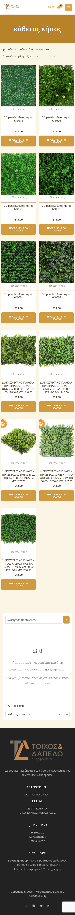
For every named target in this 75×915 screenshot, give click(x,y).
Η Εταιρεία (37, 832)
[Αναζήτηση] (66, 619)
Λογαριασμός (37, 836)
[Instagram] (48, 905)
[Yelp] (26, 905)
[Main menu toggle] (68, 7)
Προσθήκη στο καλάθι (18, 141)
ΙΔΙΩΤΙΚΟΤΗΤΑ (37, 808)
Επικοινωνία (37, 841)
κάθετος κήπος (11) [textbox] (34, 714)
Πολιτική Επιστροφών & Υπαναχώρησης (37, 869)
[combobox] (37, 714)
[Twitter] (41, 905)
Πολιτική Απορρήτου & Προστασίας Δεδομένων (37, 860)
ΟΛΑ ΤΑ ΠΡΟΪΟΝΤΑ (36, 794)
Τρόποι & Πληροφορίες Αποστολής (37, 864)
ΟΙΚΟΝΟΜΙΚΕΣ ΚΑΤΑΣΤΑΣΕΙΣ (37, 812)
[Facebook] (33, 905)
